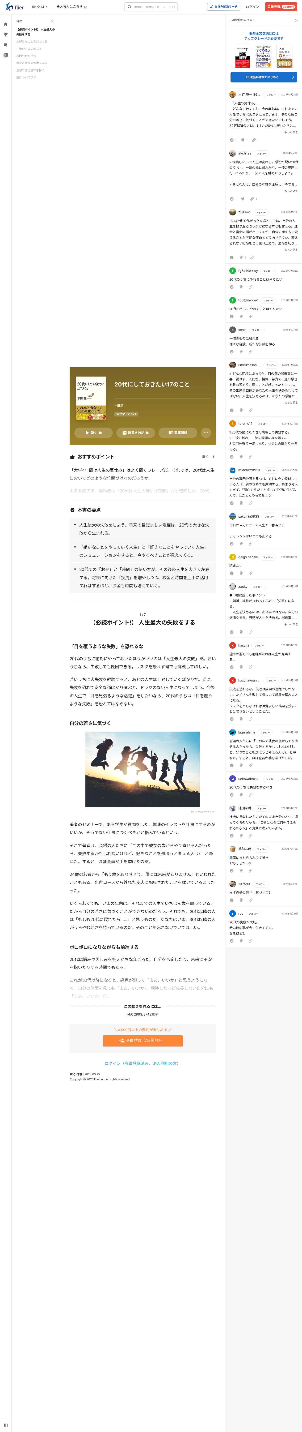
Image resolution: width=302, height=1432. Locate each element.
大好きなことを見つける (31, 41)
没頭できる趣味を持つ (30, 70)
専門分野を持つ (26, 56)
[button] (263, 117)
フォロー (271, 94)
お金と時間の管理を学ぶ (31, 63)
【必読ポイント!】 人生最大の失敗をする (35, 32)
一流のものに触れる (29, 49)
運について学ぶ (26, 77)
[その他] (206, 433)
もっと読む (291, 132)
